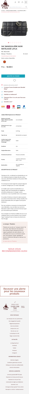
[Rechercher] (26, 7)
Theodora (9, 54)
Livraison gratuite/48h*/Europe (14, 374)
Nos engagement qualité (14, 321)
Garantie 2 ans (14, 384)
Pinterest (14, 350)
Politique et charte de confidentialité (14, 365)
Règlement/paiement (14, 323)
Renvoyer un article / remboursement (14, 389)
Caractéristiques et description (8, 56)
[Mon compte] (15, 2)
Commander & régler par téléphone (14, 382)
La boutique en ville (14, 333)
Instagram (14, 353)
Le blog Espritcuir (14, 343)
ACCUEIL (3, 10)
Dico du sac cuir (14, 331)
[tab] (8, 42)
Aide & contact (23, 307)
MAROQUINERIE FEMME (11, 10)
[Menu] (26, 2)
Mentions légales (14, 360)
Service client (15, 304)
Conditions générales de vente (14, 362)
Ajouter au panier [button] (13, 76)
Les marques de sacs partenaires (14, 318)
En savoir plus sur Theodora (10, 241)
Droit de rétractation (14, 367)
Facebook (14, 345)
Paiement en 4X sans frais (14, 379)
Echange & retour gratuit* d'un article (14, 387)
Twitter (14, 348)
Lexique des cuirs (14, 328)
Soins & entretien (14, 326)
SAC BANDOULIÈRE (21, 10)
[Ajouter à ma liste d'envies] (14, 80)
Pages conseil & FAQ (14, 336)
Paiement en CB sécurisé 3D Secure (14, 377)
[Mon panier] (22, 2)
